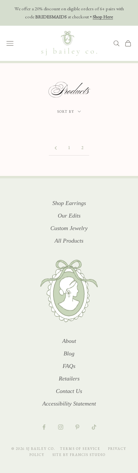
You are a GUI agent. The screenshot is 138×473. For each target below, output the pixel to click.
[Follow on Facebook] (44, 427)
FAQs (69, 366)
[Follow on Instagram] (60, 427)
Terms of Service (81, 448)
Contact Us (69, 391)
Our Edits (69, 215)
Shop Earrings (69, 203)
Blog (69, 353)
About (69, 341)
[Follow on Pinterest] (77, 427)
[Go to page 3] (55, 148)
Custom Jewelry (69, 228)
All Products (69, 240)
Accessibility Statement (69, 403)
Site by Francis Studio (79, 454)
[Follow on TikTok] (94, 427)
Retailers (69, 378)
